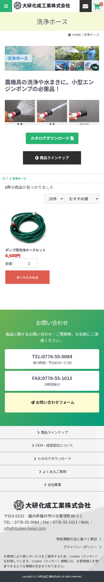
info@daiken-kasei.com (25, 528)
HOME (76, 34)
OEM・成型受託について (54, 445)
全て (5, 178)
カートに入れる (27, 277)
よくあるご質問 (54, 471)
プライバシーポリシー (80, 546)
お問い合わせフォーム (55, 402)
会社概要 (54, 484)
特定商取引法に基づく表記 (76, 538)
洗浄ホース (91, 34)
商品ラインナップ (54, 157)
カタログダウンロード (50, 138)
